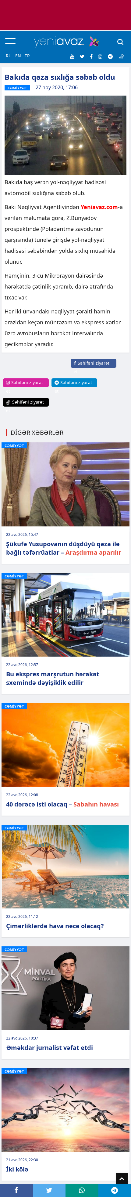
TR (27, 56)
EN (18, 56)
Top (122, 1179)
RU (9, 56)
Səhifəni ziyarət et (91, 367)
